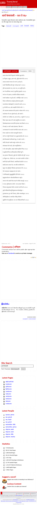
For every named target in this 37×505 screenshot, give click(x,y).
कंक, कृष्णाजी (9, 417)
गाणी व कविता (19, 10)
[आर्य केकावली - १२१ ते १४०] (33, 10)
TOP (33, 258)
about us (33, 493)
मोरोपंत (24, 10)
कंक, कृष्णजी (8, 422)
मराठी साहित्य (12, 10)
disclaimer (26, 493)
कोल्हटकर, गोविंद (9, 434)
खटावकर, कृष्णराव (10, 415)
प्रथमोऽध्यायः (9, 384)
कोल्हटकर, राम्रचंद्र (10, 437)
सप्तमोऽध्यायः (9, 399)
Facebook (11, 253)
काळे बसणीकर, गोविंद (10, 424)
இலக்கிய (5, 303)
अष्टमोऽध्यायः (9, 396)
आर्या (21, 26)
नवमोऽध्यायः (8, 394)
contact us (19, 493)
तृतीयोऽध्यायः (9, 386)
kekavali (8, 26)
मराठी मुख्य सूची (5, 10)
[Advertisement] (18, 47)
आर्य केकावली (29, 10)
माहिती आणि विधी (9, 382)
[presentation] (11, 71)
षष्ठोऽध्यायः (8, 401)
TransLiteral (15, 499)
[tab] (11, 71)
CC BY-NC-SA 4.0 (32, 501)
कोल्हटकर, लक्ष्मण (10, 432)
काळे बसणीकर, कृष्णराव (11, 427)
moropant (16, 26)
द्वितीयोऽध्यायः (9, 389)
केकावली (26, 26)
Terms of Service (19, 495)
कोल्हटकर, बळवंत (10, 429)
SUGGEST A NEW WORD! (29, 319)
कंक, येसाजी (8, 420)
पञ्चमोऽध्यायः (9, 404)
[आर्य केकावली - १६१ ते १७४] (7, 12)
